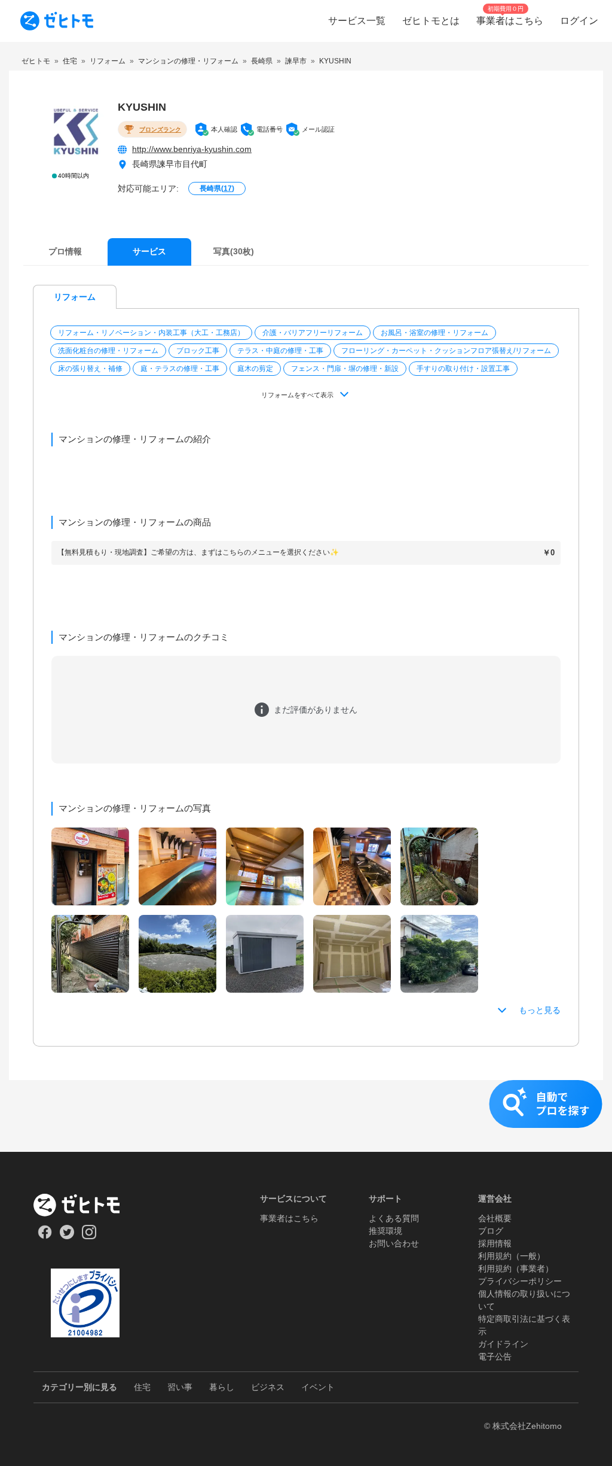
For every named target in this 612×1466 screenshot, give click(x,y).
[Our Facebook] (44, 1236)
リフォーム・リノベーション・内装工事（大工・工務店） (151, 332)
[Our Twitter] (67, 1236)
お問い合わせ (394, 1243)
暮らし (221, 1387)
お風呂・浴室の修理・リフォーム (434, 332)
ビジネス (267, 1387)
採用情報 (495, 1243)
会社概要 (495, 1218)
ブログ (490, 1231)
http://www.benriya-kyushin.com (192, 149)
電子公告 (495, 1356)
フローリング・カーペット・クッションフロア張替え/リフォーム (446, 350)
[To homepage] (57, 21)
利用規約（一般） (511, 1256)
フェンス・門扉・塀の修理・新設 (345, 368)
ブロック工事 (197, 350)
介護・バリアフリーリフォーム (312, 332)
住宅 (142, 1387)
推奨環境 (385, 1231)
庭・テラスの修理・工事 (179, 368)
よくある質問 (394, 1218)
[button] (152, 333)
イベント (318, 1387)
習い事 (179, 1387)
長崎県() (217, 188)
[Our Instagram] (89, 1236)
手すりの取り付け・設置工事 (463, 368)
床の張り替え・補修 (90, 368)
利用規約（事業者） (515, 1268)
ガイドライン (503, 1344)
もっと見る (540, 1010)
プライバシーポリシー (520, 1281)
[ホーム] (85, 1205)
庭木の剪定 (255, 368)
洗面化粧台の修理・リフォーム (108, 350)
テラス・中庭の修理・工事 (280, 350)
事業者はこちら (289, 1218)
